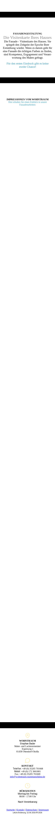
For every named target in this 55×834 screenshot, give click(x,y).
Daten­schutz (32, 810)
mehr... (6, 705)
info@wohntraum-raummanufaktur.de (27, 776)
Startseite (10, 810)
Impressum (44, 810)
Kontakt (20, 810)
